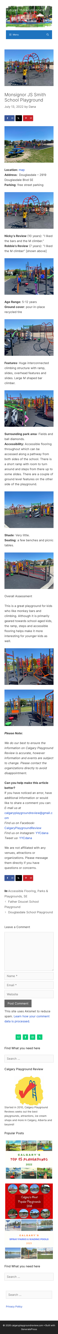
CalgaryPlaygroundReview (22, 828)
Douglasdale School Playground (30, 912)
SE (25, 896)
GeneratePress (29, 1329)
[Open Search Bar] (47, 34)
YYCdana (42, 833)
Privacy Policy (14, 1306)
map (22, 170)
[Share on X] (18, 118)
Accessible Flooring (22, 891)
